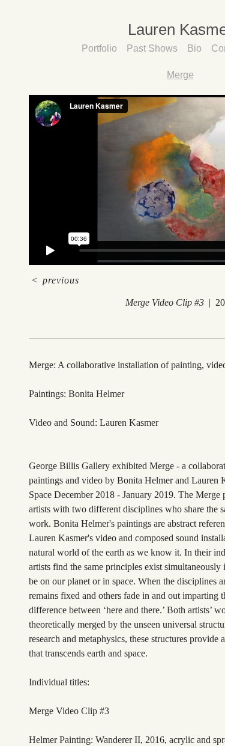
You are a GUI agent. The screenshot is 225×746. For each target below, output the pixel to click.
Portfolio (103, 49)
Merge (180, 74)
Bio (193, 49)
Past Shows (154, 49)
